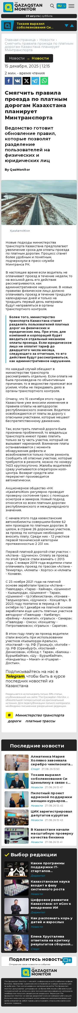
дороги (14, 721)
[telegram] (35, 81)
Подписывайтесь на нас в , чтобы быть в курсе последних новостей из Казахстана (35, 678)
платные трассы (40, 721)
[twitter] (26, 81)
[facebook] (9, 81)
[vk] (17, 81)
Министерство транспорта (39, 715)
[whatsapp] (44, 81)
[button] (71, 6)
